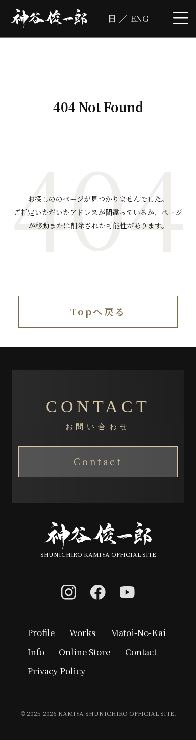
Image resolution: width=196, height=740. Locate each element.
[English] (136, 18)
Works (82, 633)
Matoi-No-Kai (138, 633)
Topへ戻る (98, 311)
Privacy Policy (56, 671)
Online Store (84, 652)
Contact (98, 461)
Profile (41, 633)
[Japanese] (115, 18)
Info (35, 652)
